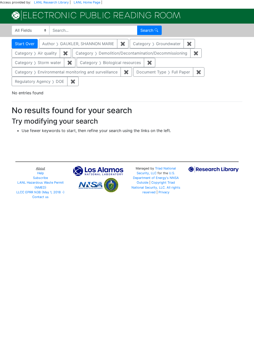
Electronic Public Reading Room (96, 15)
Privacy (164, 192)
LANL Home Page (87, 2)
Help (40, 173)
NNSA (174, 178)
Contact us (40, 197)
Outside (142, 182)
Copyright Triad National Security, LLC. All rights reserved (155, 187)
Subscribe (40, 178)
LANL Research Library (51, 2)
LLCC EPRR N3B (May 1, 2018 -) (40, 192)
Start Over (24, 43)
